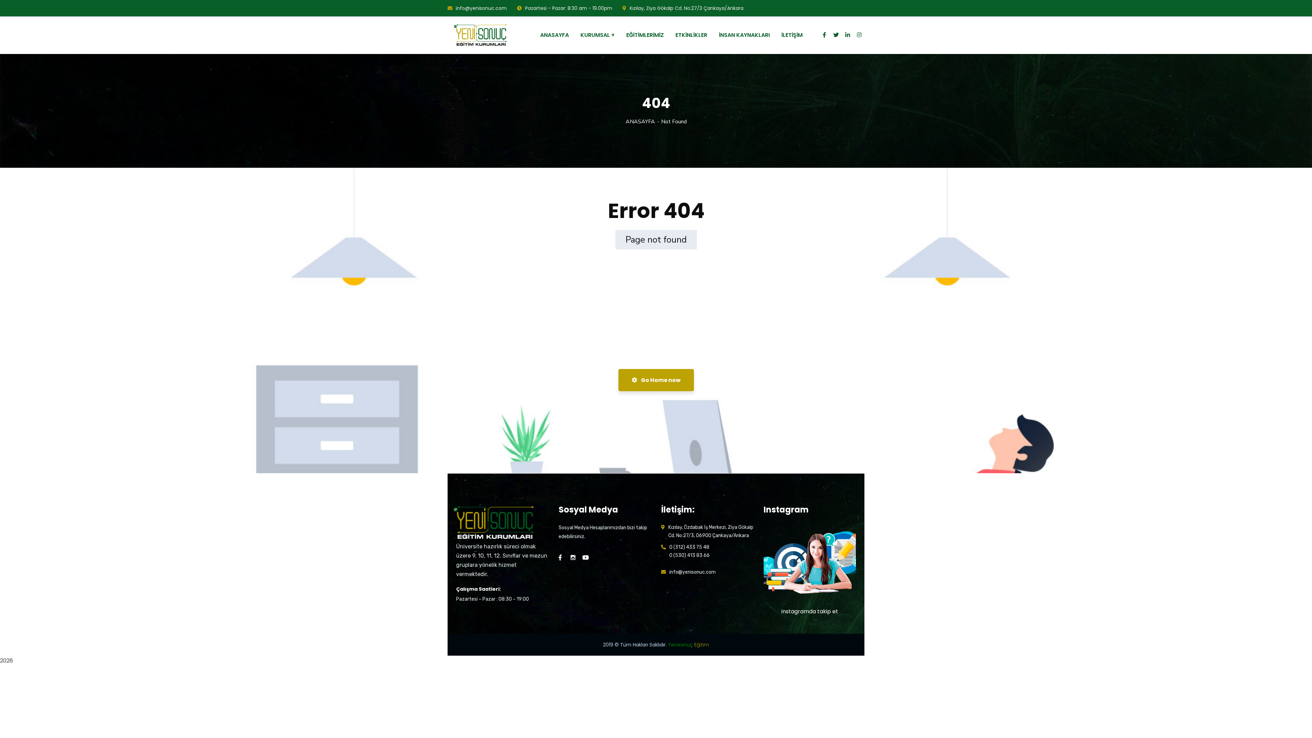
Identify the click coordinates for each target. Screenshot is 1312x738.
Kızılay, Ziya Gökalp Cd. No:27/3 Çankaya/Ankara (686, 8)
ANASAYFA (640, 121)
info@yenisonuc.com (481, 8)
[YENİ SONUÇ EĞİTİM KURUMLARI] (481, 35)
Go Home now (660, 380)
